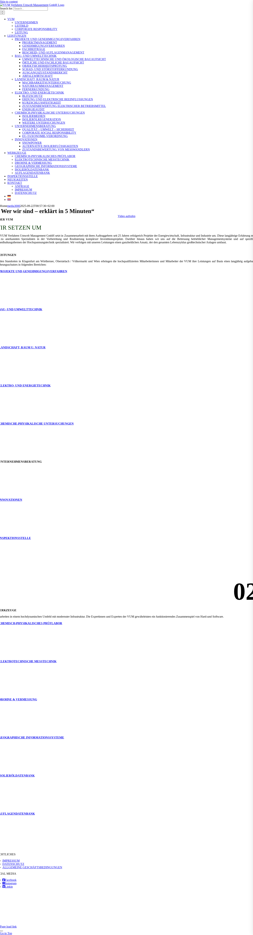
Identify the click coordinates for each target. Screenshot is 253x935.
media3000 (13, 205)
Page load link (8, 926)
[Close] (1, 930)
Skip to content (9, 1)
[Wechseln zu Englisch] (9, 199)
